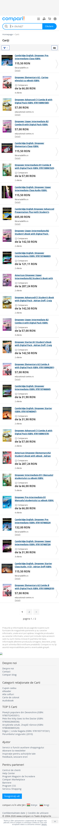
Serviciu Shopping (11, 788)
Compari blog (9, 674)
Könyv (34, 805)
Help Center (8, 773)
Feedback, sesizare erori (15, 756)
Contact (6, 671)
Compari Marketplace (13, 779)
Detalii (17, 70)
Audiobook (8, 700)
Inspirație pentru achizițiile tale (19, 753)
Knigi (46, 805)
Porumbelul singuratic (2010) (17, 734)
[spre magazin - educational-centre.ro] (8, 104)
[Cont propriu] (55, 18)
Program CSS (9, 785)
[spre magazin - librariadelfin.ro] (8, 60)
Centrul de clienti (11, 770)
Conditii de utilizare (38, 812)
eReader (6, 691)
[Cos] (49, 18)
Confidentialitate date (13, 812)
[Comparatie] (44, 18)
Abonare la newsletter (14, 750)
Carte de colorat (10, 697)
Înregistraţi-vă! (12, 796)
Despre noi (8, 668)
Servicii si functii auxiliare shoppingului (23, 747)
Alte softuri (8, 694)
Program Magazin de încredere (18, 776)
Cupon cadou (9, 688)
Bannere (6, 782)
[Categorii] (38, 18)
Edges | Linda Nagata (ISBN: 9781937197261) (26, 730)
